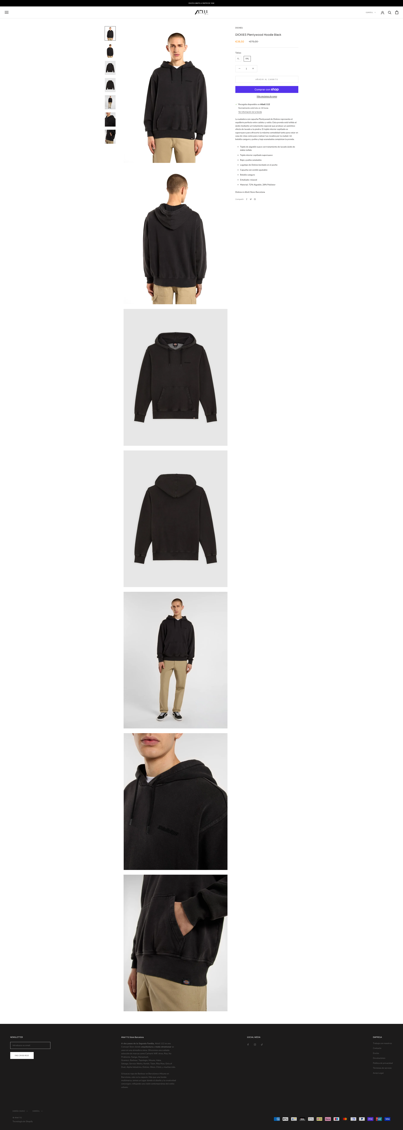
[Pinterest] (255, 199)
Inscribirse (22, 1055)
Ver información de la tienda (250, 112)
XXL (247, 58)
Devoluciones (379, 1058)
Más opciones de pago (267, 96)
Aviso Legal (378, 1073)
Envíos (376, 1053)
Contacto (377, 1048)
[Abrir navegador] (7, 12)
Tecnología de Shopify (23, 1121)
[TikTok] (262, 1044)
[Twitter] (251, 199)
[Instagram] (255, 1044)
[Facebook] (247, 199)
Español (369, 12)
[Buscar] (389, 12)
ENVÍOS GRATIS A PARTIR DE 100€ (201, 3)
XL (238, 58)
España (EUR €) (19, 1111)
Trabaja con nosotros (382, 1043)
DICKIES (239, 28)
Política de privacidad (383, 1063)
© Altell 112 (17, 1117)
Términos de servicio (382, 1068)
